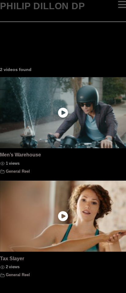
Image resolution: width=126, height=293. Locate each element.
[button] (122, 4)
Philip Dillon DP (42, 6)
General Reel (18, 171)
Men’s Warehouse (20, 154)
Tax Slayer (12, 258)
